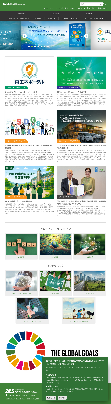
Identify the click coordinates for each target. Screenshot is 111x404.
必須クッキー (53, 375)
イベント (73, 8)
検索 (101, 2)
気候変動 (21, 14)
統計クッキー (53, 386)
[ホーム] (16, 4)
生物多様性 (55, 14)
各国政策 (38, 18)
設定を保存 (51, 398)
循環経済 (89, 14)
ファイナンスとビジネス (70, 18)
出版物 (66, 8)
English (105, 4)
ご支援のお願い (101, 8)
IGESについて (49, 8)
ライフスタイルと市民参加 (94, 18)
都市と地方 (51, 18)
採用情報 (91, 8)
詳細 (47, 370)
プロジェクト (82, 8)
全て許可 (62, 398)
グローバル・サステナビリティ (18, 18)
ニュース (59, 8)
